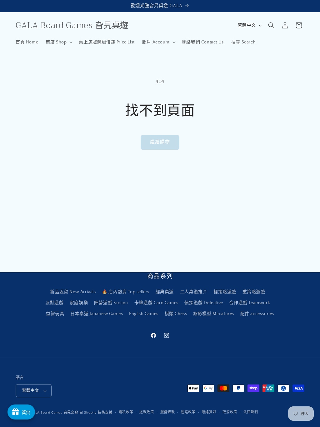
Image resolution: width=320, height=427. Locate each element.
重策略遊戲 (253, 291)
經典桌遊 (165, 291)
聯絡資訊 (209, 412)
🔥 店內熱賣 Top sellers (125, 291)
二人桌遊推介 (194, 291)
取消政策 (229, 412)
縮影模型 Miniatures (213, 313)
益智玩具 (55, 313)
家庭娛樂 (79, 302)
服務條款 (167, 412)
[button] (58, 42)
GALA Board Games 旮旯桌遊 (54, 412)
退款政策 (146, 412)
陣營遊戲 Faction (111, 302)
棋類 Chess (176, 313)
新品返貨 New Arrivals (73, 291)
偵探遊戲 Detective (203, 302)
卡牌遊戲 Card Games (156, 302)
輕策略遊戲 (224, 291)
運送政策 (188, 412)
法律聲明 (250, 412)
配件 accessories (257, 313)
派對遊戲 (54, 302)
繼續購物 (160, 142)
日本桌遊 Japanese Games (96, 313)
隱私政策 (126, 412)
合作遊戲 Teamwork (249, 302)
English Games (143, 313)
